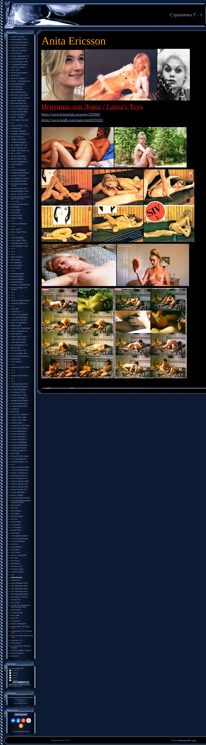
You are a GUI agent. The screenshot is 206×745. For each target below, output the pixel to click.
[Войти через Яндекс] (23, 720)
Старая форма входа (21, 731)
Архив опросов (24, 684)
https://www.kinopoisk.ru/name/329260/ (70, 114)
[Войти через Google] (28, 720)
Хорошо (15, 673)
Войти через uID (21, 714)
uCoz (194, 740)
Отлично (15, 670)
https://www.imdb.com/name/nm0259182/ (72, 120)
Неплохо (15, 675)
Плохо (14, 678)
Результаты (12, 684)
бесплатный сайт (183, 740)
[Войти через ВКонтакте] (13, 720)
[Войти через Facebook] (18, 720)
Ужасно (15, 680)
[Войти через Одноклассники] (21, 726)
